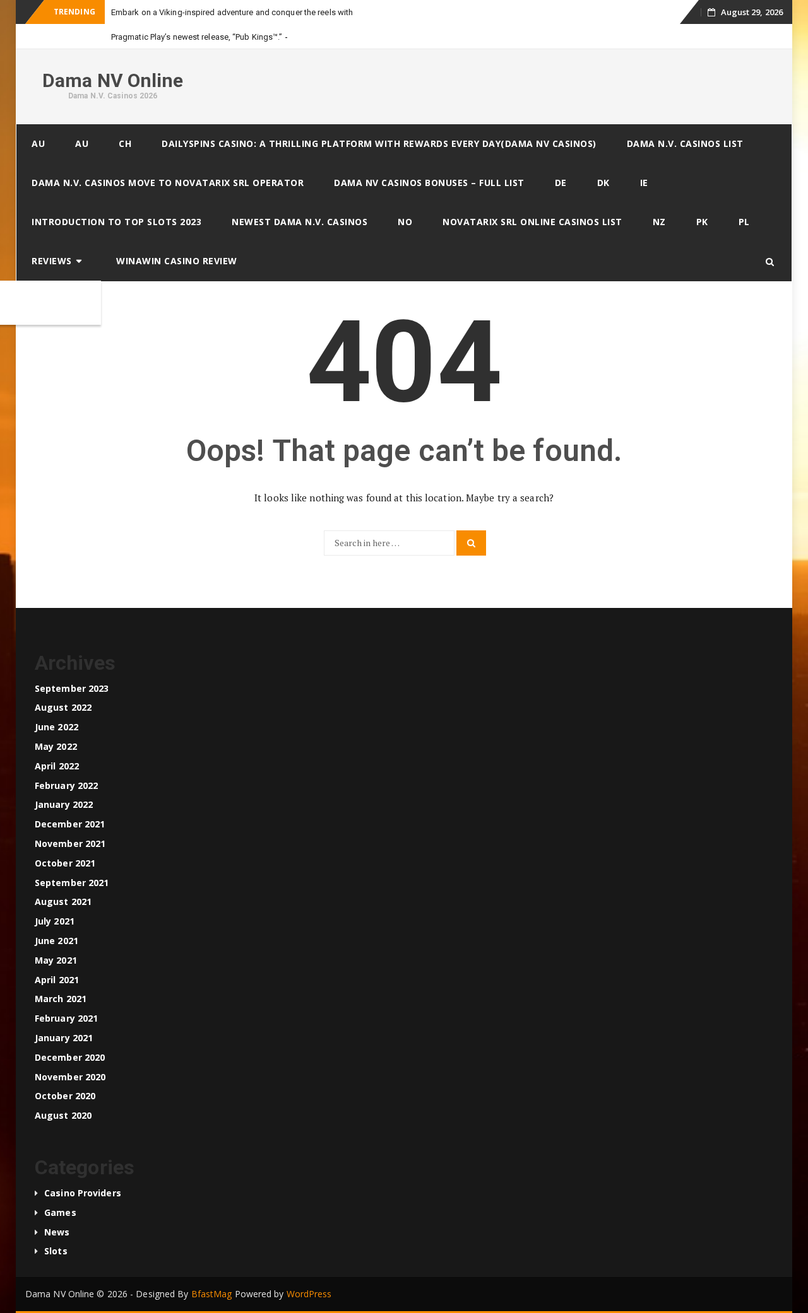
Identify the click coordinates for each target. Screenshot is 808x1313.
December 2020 (70, 1057)
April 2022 (57, 766)
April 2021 (57, 980)
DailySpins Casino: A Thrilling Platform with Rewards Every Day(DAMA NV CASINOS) (379, 143)
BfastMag (211, 1294)
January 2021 (64, 1038)
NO (405, 222)
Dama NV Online (112, 80)
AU (38, 143)
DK (603, 183)
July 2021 (54, 921)
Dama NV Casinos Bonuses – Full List (429, 183)
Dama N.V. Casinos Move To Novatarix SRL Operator (168, 183)
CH (125, 143)
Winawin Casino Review (176, 261)
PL (744, 222)
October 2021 (65, 863)
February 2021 (66, 1018)
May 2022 (56, 746)
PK (702, 222)
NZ (659, 222)
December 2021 (70, 824)
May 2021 (56, 960)
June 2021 (56, 941)
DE (561, 183)
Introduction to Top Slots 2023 (116, 222)
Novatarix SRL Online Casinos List (532, 222)
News (56, 1232)
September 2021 (72, 883)
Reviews (52, 261)
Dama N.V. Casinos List (685, 143)
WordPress (309, 1294)
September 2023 (72, 688)
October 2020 (65, 1096)
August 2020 (63, 1115)
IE (644, 183)
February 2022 (66, 785)
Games (60, 1212)
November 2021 (70, 843)
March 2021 (60, 999)
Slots (56, 1251)
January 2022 (64, 804)
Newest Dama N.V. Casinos (299, 222)
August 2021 (63, 901)
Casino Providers (82, 1193)
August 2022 (63, 707)
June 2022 (56, 727)
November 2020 (70, 1077)
